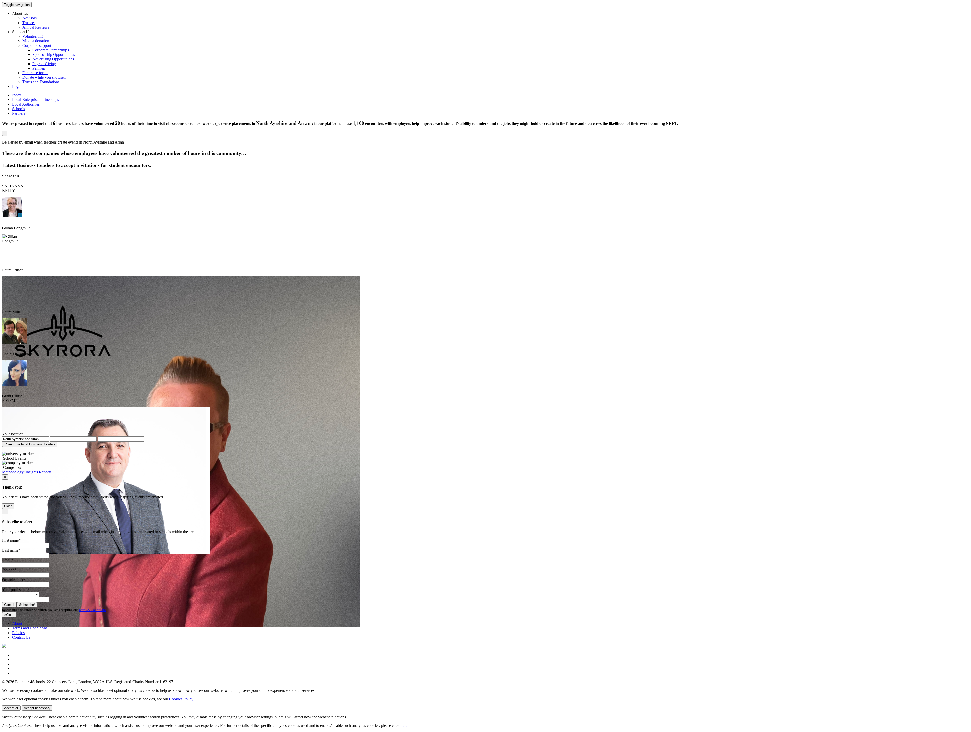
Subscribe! (27, 605)
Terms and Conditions (29, 628)
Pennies (38, 68)
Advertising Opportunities (53, 59)
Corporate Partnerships (50, 50)
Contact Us (21, 637)
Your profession (15, 589)
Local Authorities (26, 104)
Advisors (29, 18)
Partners (18, 113)
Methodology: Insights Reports (26, 472)
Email (7, 560)
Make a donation (35, 41)
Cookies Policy (181, 699)
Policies (18, 633)
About (17, 623)
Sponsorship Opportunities (53, 54)
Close (8, 506)
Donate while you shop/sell (44, 77)
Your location (13, 434)
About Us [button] (20, 13)
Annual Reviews (35, 27)
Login (17, 86)
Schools (18, 109)
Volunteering (32, 36)
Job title (9, 570)
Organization (13, 580)
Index (16, 95)
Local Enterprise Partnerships (35, 99)
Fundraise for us (35, 73)
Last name (11, 550)
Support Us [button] (21, 32)
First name (11, 540)
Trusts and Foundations (40, 82)
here (404, 725)
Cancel (9, 605)
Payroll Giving (44, 64)
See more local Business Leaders (29, 444)
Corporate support (36, 45)
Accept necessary (37, 708)
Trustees (28, 23)
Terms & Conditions (92, 610)
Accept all (11, 708)
